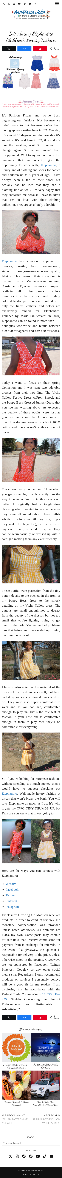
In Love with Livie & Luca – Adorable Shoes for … (16, 1066)
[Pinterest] (14, 3)
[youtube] (38, 1156)
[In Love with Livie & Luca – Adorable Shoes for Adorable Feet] (16, 1047)
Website (11, 884)
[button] (58, 3)
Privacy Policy (31, 1175)
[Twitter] (4, 3)
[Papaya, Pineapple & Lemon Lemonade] (16, 1085)
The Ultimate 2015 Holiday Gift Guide (45, 1066)
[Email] (51, 1156)
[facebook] (24, 1156)
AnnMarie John (35, 1170)
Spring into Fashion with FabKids (46, 1119)
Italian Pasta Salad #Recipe (15, 1119)
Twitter (10, 895)
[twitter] (10, 1156)
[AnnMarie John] (31, 10)
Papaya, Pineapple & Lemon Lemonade (16, 1103)
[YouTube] (19, 3)
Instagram (12, 907)
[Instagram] (9, 3)
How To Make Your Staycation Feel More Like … (45, 1103)
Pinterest (11, 901)
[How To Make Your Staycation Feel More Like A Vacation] (45, 1085)
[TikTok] (25, 3)
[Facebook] (30, 3)
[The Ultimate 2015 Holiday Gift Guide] (45, 1047)
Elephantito (48, 165)
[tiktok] (44, 1156)
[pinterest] (31, 1156)
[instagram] (17, 1156)
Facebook (12, 889)
